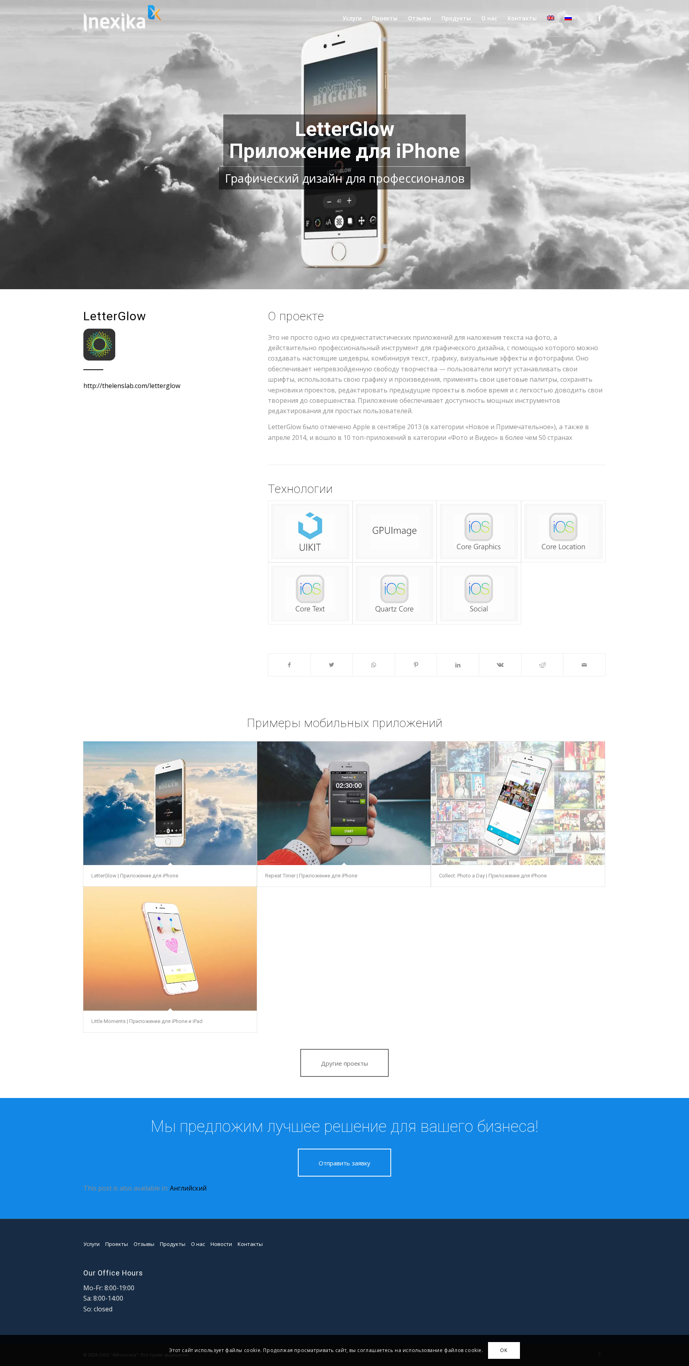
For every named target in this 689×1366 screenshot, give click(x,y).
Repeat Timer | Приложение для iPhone (311, 876)
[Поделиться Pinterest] (416, 665)
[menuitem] (352, 18)
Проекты (116, 1244)
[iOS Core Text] (310, 593)
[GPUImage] (394, 531)
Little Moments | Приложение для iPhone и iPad (147, 1021)
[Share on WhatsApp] (374, 665)
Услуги (91, 1244)
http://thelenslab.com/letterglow (131, 385)
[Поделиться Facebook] (289, 665)
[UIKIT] (310, 531)
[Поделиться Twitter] (332, 665)
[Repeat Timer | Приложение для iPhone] (344, 803)
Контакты (250, 1244)
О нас (198, 1244)
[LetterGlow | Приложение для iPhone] (170, 803)
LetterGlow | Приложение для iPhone (134, 876)
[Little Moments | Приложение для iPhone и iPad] (170, 948)
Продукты (172, 1244)
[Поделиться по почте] (584, 665)
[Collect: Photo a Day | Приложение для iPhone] (517, 803)
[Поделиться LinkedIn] (458, 665)
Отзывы (144, 1244)
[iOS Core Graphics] (479, 531)
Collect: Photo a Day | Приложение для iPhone (493, 876)
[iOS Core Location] (563, 531)
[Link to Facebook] (600, 18)
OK (503, 1350)
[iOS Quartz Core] (394, 593)
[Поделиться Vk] (500, 665)
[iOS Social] (479, 593)
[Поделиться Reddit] (542, 665)
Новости (221, 1244)
